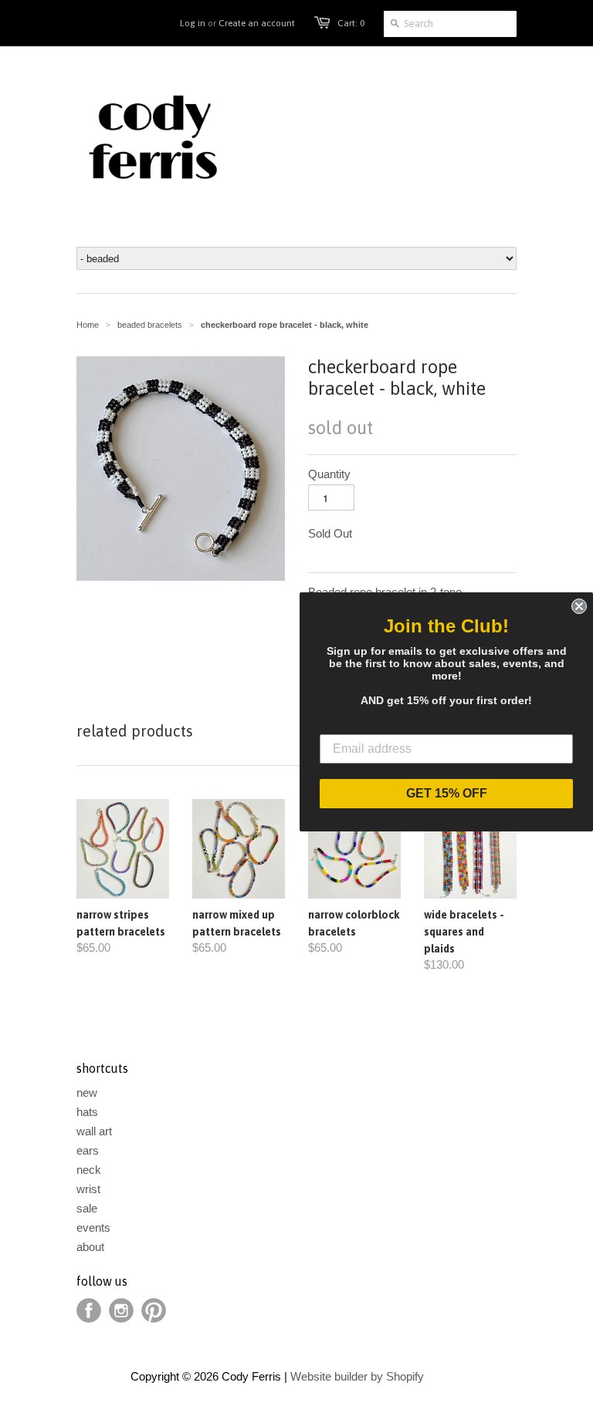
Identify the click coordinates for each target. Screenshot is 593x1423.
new (86, 1092)
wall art (94, 1131)
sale (86, 1208)
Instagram (121, 1310)
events (93, 1227)
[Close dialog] (579, 606)
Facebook (88, 1310)
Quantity (329, 474)
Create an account (257, 23)
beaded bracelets (149, 324)
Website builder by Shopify (357, 1376)
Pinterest (153, 1310)
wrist (88, 1188)
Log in (192, 23)
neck (88, 1169)
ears (87, 1150)
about (90, 1246)
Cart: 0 (350, 23)
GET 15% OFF (446, 793)
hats (87, 1111)
